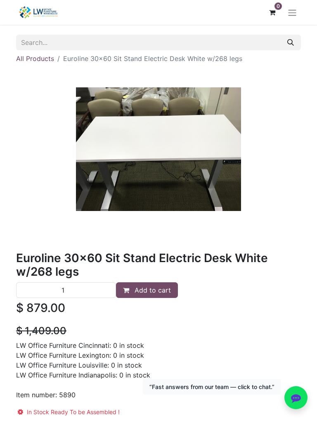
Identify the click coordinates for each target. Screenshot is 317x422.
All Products (35, 58)
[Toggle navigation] (292, 12)
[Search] (290, 42)
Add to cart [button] (151, 290)
